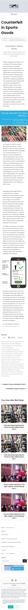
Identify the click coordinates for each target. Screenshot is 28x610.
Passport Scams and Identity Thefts (14, 384)
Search (3, 557)
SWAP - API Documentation (9, 539)
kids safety (12, 364)
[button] (14, 14)
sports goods (4, 374)
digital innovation (5, 360)
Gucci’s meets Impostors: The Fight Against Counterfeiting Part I (14, 516)
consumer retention (6, 354)
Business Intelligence (15, 343)
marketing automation (6, 368)
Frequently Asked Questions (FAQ (10, 542)
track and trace (5, 376)
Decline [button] (17, 607)
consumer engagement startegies (10, 349)
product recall (5, 372)
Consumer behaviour (6, 345)
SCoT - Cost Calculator (8, 553)
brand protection (5, 343)
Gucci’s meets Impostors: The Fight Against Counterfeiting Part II (14, 486)
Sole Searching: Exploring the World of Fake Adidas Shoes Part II (14, 427)
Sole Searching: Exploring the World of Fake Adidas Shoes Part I (14, 457)
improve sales (15, 362)
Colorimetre (4, 534)
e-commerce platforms (16, 360)
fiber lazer (8, 362)
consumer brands (17, 345)
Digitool (3, 531)
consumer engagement (7, 347)
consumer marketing (6, 351)
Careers (3, 550)
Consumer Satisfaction (7, 356)
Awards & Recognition (7, 546)
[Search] (25, 561)
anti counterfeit (7, 341)
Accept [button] (10, 607)
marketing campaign (18, 368)
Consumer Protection (17, 351)
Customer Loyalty (5, 358)
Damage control (14, 358)
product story (12, 372)
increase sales (5, 364)
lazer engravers (19, 364)
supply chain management (15, 374)
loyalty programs (13, 366)
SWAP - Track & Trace (7, 527)
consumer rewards (17, 354)
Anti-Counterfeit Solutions (17, 341)
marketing (20, 366)
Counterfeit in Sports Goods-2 (15, 389)
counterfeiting (17, 356)
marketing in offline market (8, 370)
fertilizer (3, 362)
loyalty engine (4, 366)
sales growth (19, 372)
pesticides (17, 370)
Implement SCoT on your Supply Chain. (14, 119)
